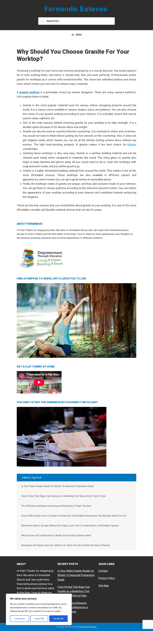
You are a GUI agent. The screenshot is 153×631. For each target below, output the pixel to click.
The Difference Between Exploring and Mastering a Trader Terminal (56, 505)
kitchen (131, 144)
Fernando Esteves (76, 9)
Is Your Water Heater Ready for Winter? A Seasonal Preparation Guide (57, 486)
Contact (103, 570)
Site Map (103, 585)
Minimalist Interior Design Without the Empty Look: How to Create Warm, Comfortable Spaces (70, 525)
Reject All (39, 618)
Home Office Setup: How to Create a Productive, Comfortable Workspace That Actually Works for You (73, 515)
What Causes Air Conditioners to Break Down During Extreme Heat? (56, 535)
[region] (39, 609)
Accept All (58, 618)
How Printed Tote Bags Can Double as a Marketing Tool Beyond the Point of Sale (63, 496)
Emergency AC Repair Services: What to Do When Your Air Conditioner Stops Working (65, 545)
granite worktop (29, 92)
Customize (19, 618)
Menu (79, 35)
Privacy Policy (106, 578)
